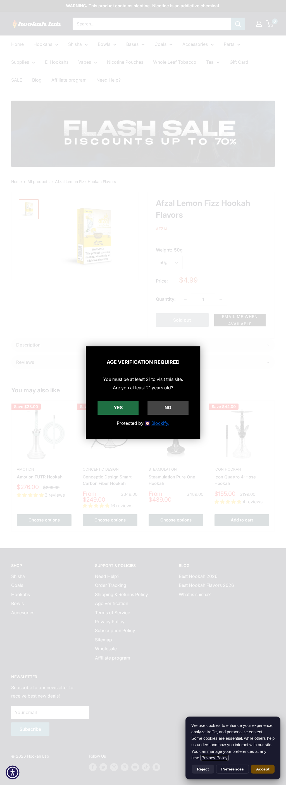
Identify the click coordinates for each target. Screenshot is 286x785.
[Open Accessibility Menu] (13, 772)
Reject (203, 769)
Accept (263, 769)
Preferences (232, 769)
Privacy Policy (214, 758)
